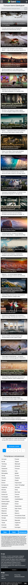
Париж (17, 511)
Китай (3, 461)
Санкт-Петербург (20, 485)
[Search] (25, 8)
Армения (4, 506)
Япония (3, 478)
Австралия (4, 515)
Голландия (4, 497)
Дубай (16, 473)
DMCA (2, 576)
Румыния (4, 520)
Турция (17, 461)
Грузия (17, 501)
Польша (17, 468)
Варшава (17, 520)
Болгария (17, 527)
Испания (17, 466)
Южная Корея (5, 501)
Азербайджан (19, 499)
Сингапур (4, 508)
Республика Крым (20, 518)
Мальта (17, 513)
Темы (5, 532)
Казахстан (4, 494)
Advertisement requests (19, 576)
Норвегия (4, 487)
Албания (4, 492)
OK (25, 583)
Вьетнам (17, 492)
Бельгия (3, 525)
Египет (3, 482)
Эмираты (4, 471)
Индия (17, 480)
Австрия (17, 487)
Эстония (3, 459)
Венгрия (17, 497)
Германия (4, 468)
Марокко (4, 511)
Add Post (3, 578)
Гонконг (17, 494)
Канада (3, 518)
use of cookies (15, 584)
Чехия (3, 522)
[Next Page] (23, 450)
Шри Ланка (18, 508)
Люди (13, 532)
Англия (17, 475)
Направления (23, 532)
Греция (3, 480)
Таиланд (4, 464)
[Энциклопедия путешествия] (14, 1)
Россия (17, 459)
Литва (3, 475)
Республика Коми (20, 515)
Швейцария (4, 504)
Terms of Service (5, 575)
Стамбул (4, 527)
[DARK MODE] (26, 2)
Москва (3, 489)
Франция (17, 464)
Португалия (18, 482)
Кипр (16, 489)
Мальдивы (4, 473)
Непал (17, 504)
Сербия (17, 525)
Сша (16, 471)
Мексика (4, 513)
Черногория (4, 499)
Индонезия (18, 506)
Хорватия (17, 522)
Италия (3, 466)
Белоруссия (4, 485)
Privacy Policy (17, 575)
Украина (17, 478)
